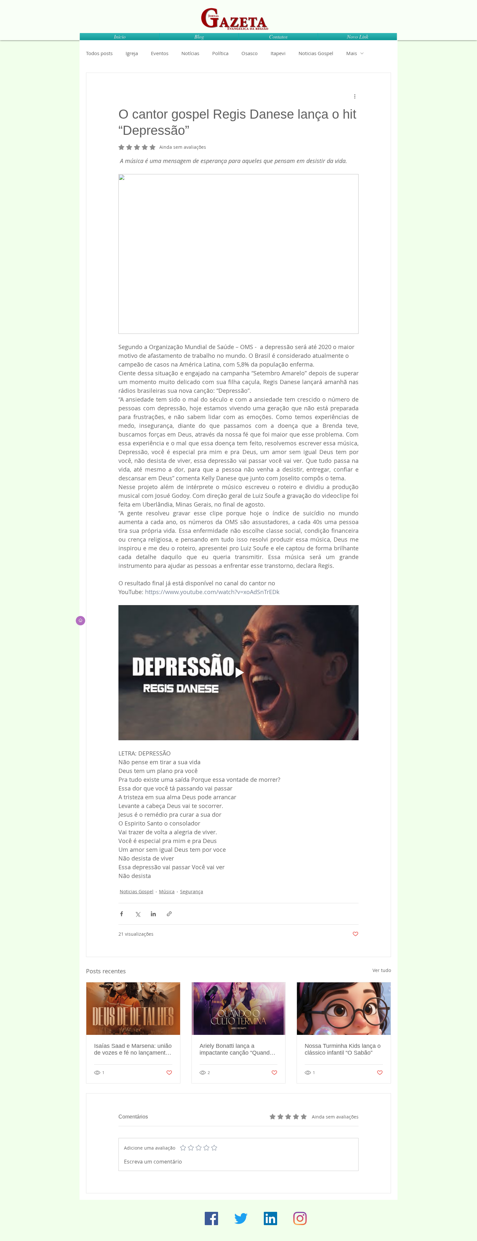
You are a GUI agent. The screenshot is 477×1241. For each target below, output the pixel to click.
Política (220, 53)
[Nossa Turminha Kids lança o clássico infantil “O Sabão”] (344, 1008)
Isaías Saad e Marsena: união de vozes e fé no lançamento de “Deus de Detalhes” (133, 1049)
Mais (351, 53)
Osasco (249, 53)
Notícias (190, 53)
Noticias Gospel (316, 53)
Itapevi (278, 53)
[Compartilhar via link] (169, 914)
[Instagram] (300, 1218)
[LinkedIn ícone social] (270, 1218)
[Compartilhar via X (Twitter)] (137, 914)
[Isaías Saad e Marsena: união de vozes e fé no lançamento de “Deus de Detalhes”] (133, 1008)
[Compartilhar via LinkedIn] (153, 914)
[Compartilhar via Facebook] (121, 914)
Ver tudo (382, 970)
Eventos (159, 53)
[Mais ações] (355, 96)
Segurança (191, 891)
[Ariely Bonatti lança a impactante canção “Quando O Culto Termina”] (239, 1008)
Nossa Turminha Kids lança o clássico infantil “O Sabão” (343, 1049)
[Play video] (238, 672)
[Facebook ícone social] (211, 1218)
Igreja (132, 53)
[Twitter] (241, 1218)
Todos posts (99, 53)
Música (167, 891)
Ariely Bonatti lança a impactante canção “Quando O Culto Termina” (236, 1049)
